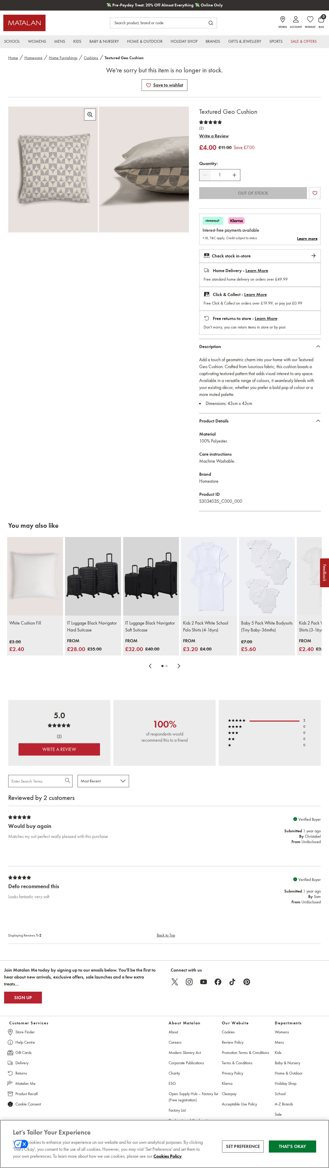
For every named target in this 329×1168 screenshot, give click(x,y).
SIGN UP (23, 997)
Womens (282, 1031)
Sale (278, 1114)
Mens (279, 1042)
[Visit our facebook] (218, 982)
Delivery (22, 1062)
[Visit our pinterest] (247, 982)
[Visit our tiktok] (232, 982)
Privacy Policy (232, 1073)
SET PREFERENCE (243, 1146)
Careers (175, 1042)
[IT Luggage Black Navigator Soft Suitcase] (151, 576)
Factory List (177, 1110)
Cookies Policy (167, 1156)
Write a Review (214, 136)
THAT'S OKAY (292, 1146)
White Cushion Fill (25, 623)
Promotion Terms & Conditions (245, 1052)
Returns (21, 1073)
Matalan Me (25, 1083)
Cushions (91, 57)
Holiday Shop (285, 1083)
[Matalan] (24, 23)
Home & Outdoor (289, 1073)
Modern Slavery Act (185, 1052)
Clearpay (229, 1093)
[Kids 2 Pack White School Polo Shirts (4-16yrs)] (209, 576)
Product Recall (26, 1093)
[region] (164, 1144)
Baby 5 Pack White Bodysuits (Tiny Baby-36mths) (267, 626)
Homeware (33, 57)
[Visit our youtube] (203, 982)
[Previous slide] (150, 666)
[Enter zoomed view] (90, 114)
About (173, 1031)
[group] (16, 646)
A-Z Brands (284, 1104)
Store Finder (25, 1031)
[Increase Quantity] (234, 175)
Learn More (256, 270)
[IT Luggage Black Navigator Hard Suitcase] (93, 576)
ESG (172, 1083)
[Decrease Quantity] (205, 175)
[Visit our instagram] (189, 982)
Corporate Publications (186, 1062)
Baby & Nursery (287, 1062)
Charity (174, 1073)
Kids (278, 1052)
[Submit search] (211, 23)
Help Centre (25, 1042)
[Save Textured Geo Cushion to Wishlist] (148, 85)
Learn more (307, 238)
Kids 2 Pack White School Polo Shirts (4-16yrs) (205, 626)
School (280, 1093)
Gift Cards (23, 1052)
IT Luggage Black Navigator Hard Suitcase (92, 626)
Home (13, 57)
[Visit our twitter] (175, 982)
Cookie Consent (28, 1104)
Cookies (228, 1031)
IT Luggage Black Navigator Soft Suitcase (150, 626)
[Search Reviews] (67, 781)
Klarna (227, 1083)
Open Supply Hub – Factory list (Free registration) (193, 1096)
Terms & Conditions (237, 1062)
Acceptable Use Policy (239, 1104)
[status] (220, 174)
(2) (201, 128)
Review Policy (232, 1042)
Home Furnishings (63, 57)
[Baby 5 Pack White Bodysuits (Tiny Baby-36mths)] (267, 576)
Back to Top (166, 935)
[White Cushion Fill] (35, 576)
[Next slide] (179, 666)
